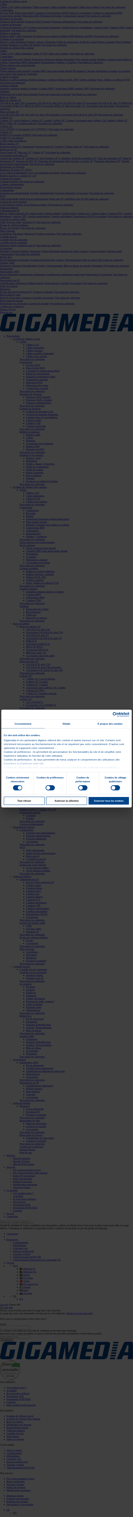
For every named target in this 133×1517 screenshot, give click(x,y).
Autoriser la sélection (66, 800)
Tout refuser (24, 800)
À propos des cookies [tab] (109, 723)
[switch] (50, 787)
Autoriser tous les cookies (109, 800)
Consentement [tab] (23, 723)
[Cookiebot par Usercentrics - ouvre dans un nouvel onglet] (115, 714)
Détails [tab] (67, 723)
